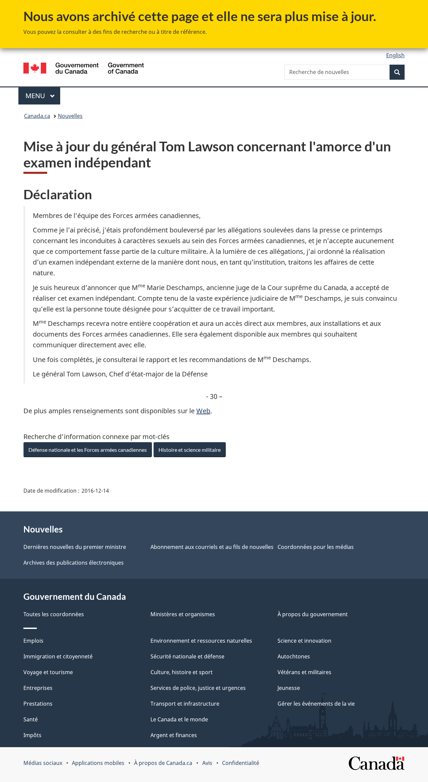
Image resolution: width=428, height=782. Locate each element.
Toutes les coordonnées (53, 614)
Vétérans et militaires (304, 672)
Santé (30, 719)
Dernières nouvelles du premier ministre (74, 547)
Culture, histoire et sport (181, 672)
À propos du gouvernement (313, 614)
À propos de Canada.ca (163, 763)
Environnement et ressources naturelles (201, 640)
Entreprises (37, 688)
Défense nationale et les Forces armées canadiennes (87, 449)
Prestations (37, 703)
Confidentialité (240, 763)
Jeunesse (289, 688)
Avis (207, 763)
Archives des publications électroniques (73, 562)
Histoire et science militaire (189, 449)
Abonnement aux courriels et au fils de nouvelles (212, 547)
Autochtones (294, 656)
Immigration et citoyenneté (58, 656)
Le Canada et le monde (179, 719)
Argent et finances (173, 735)
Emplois (33, 640)
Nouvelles (70, 116)
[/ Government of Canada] (83, 69)
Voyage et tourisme (48, 672)
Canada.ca (37, 116)
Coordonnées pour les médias (316, 547)
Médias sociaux (42, 763)
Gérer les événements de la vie (316, 703)
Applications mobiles (98, 763)
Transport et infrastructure (184, 703)
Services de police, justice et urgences (198, 688)
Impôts (32, 735)
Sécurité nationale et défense (187, 656)
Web (203, 410)
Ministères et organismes (182, 614)
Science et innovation (304, 640)
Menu (42, 95)
